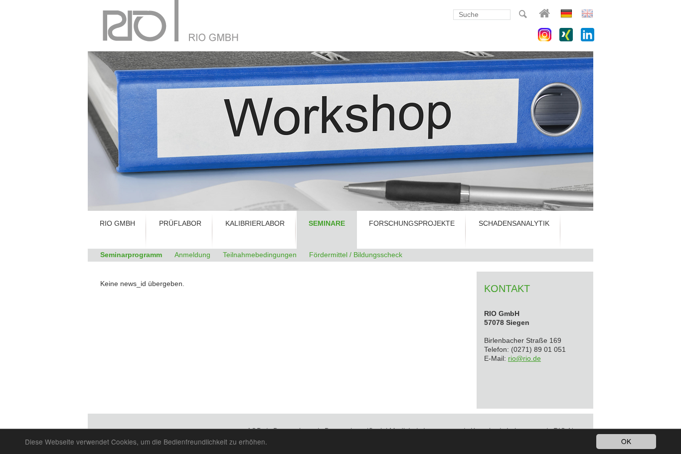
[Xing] (566, 34)
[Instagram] (544, 34)
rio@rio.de (524, 358)
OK (626, 441)
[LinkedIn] (587, 34)
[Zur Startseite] (171, 22)
